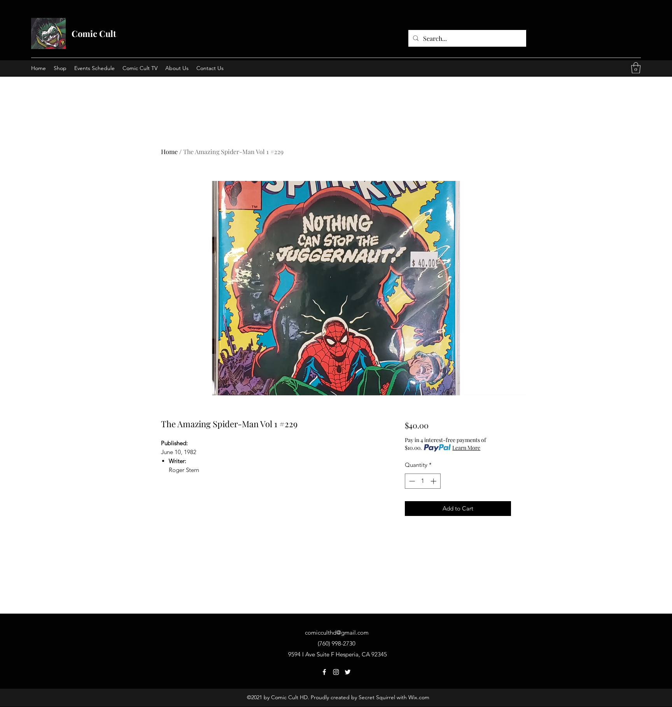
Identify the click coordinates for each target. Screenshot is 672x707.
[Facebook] (324, 672)
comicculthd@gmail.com (337, 632)
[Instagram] (336, 672)
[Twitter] (348, 672)
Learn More (466, 447)
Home (169, 151)
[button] (635, 68)
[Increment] (434, 481)
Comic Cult (94, 33)
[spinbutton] (422, 481)
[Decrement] (411, 481)
